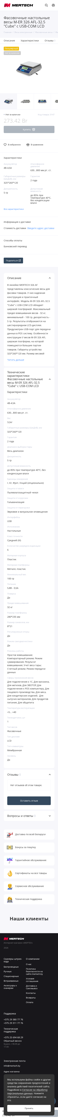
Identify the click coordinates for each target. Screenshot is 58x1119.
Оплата (29, 1002)
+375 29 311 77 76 (13, 1022)
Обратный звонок (13, 1041)
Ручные (7, 971)
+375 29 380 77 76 (13, 1019)
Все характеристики (14, 209)
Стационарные (11, 976)
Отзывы (50, 40)
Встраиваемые (11, 981)
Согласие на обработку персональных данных (27, 1091)
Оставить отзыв (29, 800)
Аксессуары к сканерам (10, 986)
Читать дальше (15, 359)
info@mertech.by (12, 1065)
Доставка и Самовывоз (31, 987)
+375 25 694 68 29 (13, 1037)
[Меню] (5, 5)
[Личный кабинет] (53, 5)
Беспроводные (11, 966)
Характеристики (30, 40)
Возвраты (31, 997)
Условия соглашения (32, 980)
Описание (9, 40)
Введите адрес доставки (40, 228)
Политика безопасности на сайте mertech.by (34, 971)
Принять (29, 1108)
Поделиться (12, 260)
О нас (28, 964)
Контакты (31, 993)
